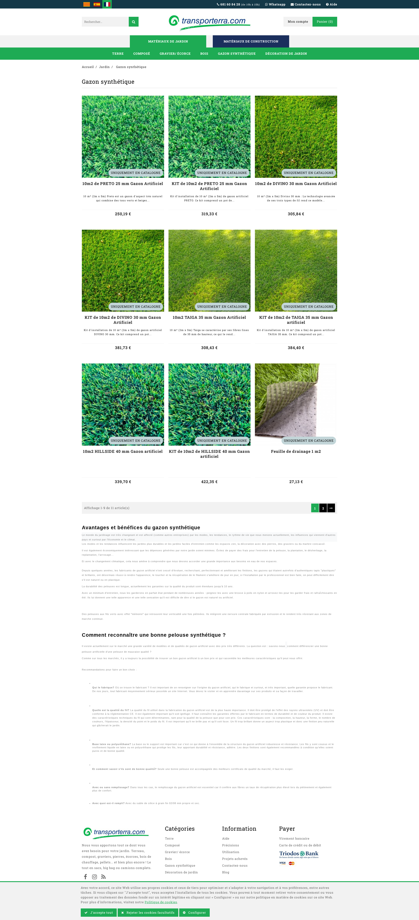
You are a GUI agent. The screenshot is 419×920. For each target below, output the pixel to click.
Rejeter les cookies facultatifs (150, 912)
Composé (141, 53)
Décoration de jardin (286, 53)
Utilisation (230, 852)
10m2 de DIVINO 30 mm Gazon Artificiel (296, 183)
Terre (118, 53)
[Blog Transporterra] (103, 877)
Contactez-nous (235, 865)
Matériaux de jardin (168, 41)
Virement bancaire (294, 838)
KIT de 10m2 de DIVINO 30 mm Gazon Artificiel (123, 320)
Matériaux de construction (251, 41)
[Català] (86, 4)
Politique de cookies (161, 902)
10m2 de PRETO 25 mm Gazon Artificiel (122, 183)
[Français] (107, 4)
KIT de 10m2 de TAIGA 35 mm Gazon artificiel (296, 320)
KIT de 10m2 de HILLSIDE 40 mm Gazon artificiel (209, 454)
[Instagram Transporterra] (94, 877)
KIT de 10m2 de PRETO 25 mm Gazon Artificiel (209, 186)
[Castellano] (96, 4)
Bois (204, 53)
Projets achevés (235, 859)
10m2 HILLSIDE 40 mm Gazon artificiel (123, 451)
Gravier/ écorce (175, 53)
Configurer (196, 912)
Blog (225, 872)
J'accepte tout (101, 912)
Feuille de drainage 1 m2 (296, 451)
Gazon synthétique (237, 53)
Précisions (230, 845)
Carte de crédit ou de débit (300, 845)
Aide (225, 838)
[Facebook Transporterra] (85, 877)
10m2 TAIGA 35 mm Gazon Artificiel (209, 317)
